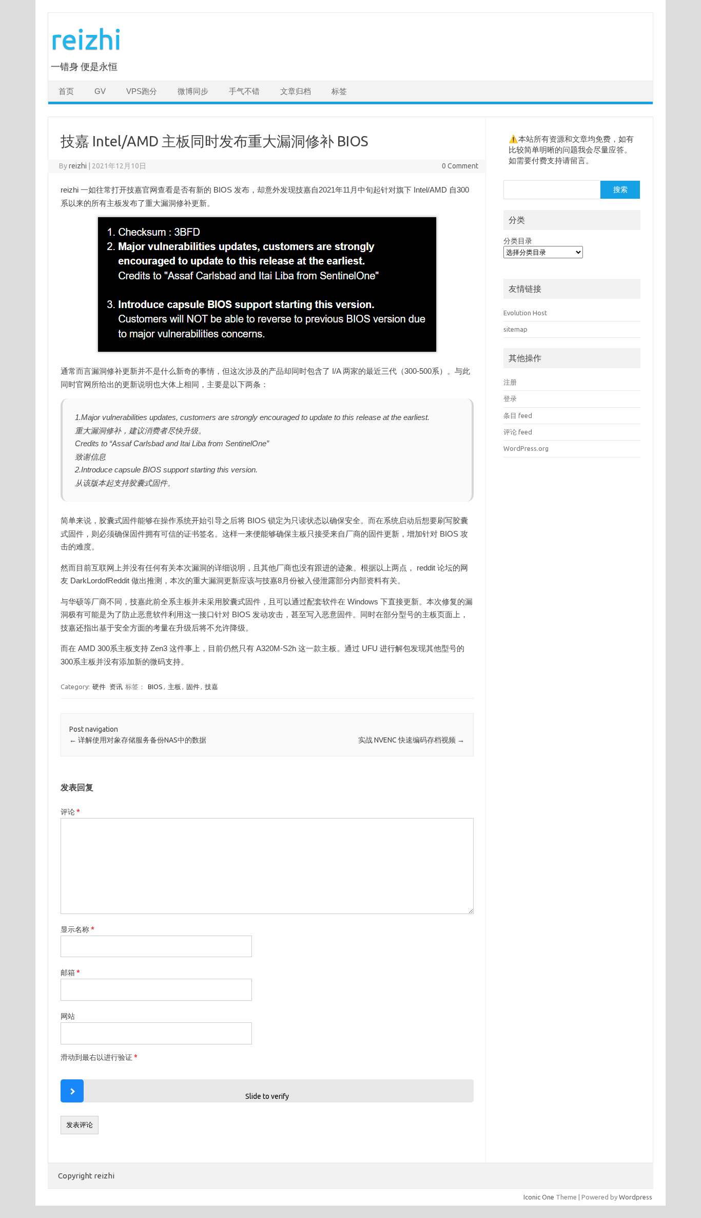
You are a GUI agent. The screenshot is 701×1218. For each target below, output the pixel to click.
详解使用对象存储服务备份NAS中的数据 (137, 740)
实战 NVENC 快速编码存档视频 (411, 740)
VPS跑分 (141, 91)
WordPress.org (526, 448)
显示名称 (77, 929)
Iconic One (538, 1197)
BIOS (155, 686)
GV (100, 91)
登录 (510, 398)
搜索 (620, 189)
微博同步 (193, 91)
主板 (174, 686)
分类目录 (517, 241)
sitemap (515, 329)
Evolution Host (525, 312)
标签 (339, 91)
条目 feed (517, 415)
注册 (510, 382)
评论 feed (517, 431)
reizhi (86, 38)
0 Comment (460, 166)
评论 (70, 812)
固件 (193, 686)
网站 (68, 1016)
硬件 (99, 686)
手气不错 (244, 91)
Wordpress (635, 1197)
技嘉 (211, 686)
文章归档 (295, 91)
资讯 (116, 686)
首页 (66, 91)
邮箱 (70, 972)
